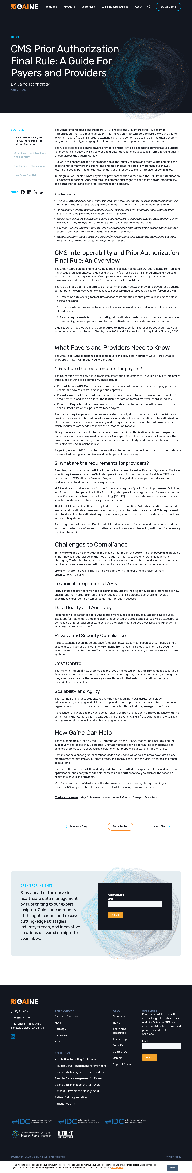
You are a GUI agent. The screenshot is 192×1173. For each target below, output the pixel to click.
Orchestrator (62, 1035)
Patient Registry (65, 1103)
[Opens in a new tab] (32, 1121)
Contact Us (120, 1051)
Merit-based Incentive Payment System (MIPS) (143, 470)
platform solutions (110, 773)
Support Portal (122, 1064)
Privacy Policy (117, 1167)
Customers (88, 6)
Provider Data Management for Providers (80, 1065)
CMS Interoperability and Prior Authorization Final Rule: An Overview (28, 141)
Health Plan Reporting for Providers (77, 1059)
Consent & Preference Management (77, 1091)
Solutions (51, 6)
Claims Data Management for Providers (79, 1072)
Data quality (166, 615)
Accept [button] (172, 1167)
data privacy (71, 646)
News (116, 1022)
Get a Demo (168, 6)
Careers (117, 1058)
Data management (157, 556)
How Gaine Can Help (25, 175)
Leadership (120, 1039)
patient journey (87, 155)
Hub (57, 1041)
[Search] (149, 7)
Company (119, 1016)
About (138, 6)
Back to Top (120, 826)
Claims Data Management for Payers (77, 1084)
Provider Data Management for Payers (79, 1078)
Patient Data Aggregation (71, 1097)
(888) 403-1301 (21, 1011)
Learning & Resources (114, 6)
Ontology (60, 1029)
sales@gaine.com (21, 1017)
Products (69, 6)
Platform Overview (66, 1016)
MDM (58, 1022)
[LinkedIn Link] (30, 1036)
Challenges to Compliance (29, 166)
